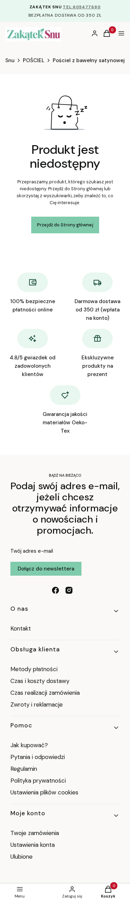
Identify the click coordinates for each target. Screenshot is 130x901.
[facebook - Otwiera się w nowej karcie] (55, 590)
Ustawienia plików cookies (45, 792)
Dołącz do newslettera (46, 568)
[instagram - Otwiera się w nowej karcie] (69, 590)
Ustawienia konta (32, 845)
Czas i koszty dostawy (39, 681)
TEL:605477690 (82, 7)
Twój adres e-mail (31, 551)
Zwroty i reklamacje (36, 704)
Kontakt (20, 628)
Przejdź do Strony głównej (65, 225)
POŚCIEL (33, 60)
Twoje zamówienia (34, 833)
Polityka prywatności (38, 780)
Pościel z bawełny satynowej (89, 60)
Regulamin (23, 769)
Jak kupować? (29, 745)
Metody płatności (34, 669)
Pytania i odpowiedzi (37, 757)
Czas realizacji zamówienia (45, 692)
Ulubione (21, 856)
